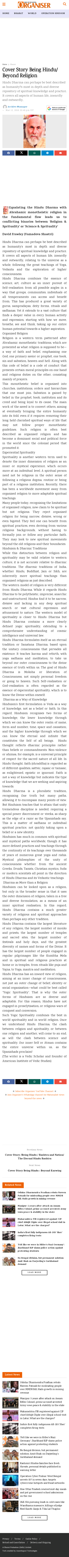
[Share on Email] (60, 153)
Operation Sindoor (53, 13)
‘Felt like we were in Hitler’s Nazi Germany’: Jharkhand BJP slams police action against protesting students (41, 1248)
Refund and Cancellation (13, 1542)
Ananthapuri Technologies (26, 1551)
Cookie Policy (31, 1539)
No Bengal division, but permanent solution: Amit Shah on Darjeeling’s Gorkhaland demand (41, 1261)
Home (5, 13)
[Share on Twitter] (21, 153)
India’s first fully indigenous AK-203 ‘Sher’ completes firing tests (40, 1234)
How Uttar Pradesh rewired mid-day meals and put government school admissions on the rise (43, 1493)
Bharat (18, 13)
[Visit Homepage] (34, 5)
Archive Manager (17, 107)
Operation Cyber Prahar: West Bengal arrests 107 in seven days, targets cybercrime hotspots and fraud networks (42, 1480)
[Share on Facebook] (8, 153)
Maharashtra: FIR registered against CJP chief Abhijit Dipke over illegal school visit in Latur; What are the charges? (41, 1222)
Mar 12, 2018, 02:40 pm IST (20, 110)
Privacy (5, 1539)
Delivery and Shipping (40, 1542)
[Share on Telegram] (47, 153)
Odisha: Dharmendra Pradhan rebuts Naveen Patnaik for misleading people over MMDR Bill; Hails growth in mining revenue (42, 1196)
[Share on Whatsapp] (34, 153)
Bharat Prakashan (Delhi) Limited (17, 1547)
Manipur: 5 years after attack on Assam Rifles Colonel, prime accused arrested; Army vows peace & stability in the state (42, 1209)
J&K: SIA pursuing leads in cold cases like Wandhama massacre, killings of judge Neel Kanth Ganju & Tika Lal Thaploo (42, 1505)
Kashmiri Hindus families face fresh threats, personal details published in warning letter (40, 1467)
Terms (17, 1539)
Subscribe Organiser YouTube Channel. (34, 1091)
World (32, 13)
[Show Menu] (3, 5)
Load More (34, 1272)
